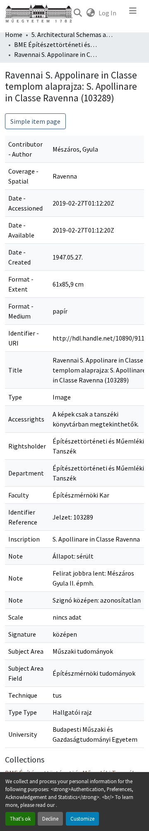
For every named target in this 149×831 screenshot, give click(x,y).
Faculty (18, 495)
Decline (50, 818)
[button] (77, 13)
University (22, 734)
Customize (82, 818)
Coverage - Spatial (23, 176)
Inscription (24, 539)
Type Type (22, 712)
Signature (22, 634)
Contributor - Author (25, 149)
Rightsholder (27, 446)
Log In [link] (107, 13)
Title (15, 370)
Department (26, 473)
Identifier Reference (22, 517)
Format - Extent (21, 284)
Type (15, 397)
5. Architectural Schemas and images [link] (72, 34)
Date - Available (21, 230)
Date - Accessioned (25, 203)
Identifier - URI (23, 338)
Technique (22, 695)
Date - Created (19, 257)
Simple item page (35, 121)
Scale (15, 617)
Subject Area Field (25, 673)
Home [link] (13, 34)
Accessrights (26, 419)
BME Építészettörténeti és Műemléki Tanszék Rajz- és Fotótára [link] (55, 44)
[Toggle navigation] (133, 13)
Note (15, 556)
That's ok (20, 818)
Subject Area (25, 651)
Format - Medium (21, 311)
